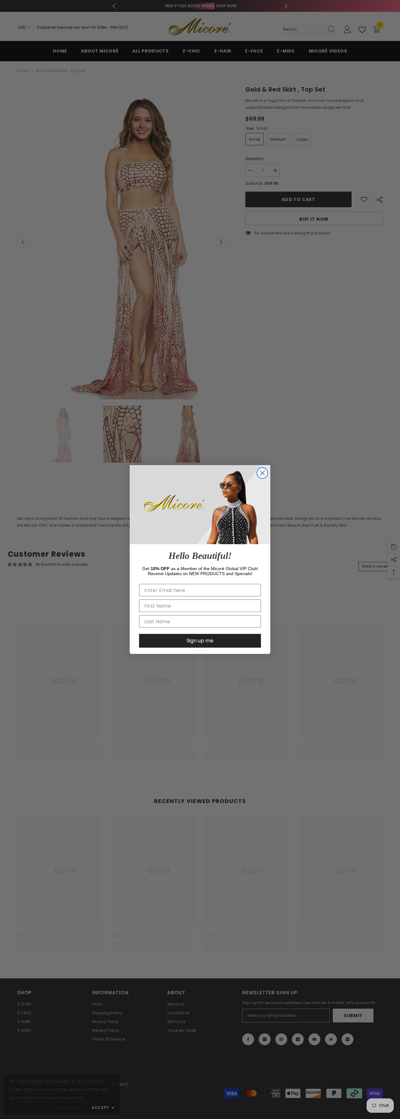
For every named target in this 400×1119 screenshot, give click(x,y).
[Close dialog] (262, 473)
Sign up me (200, 640)
